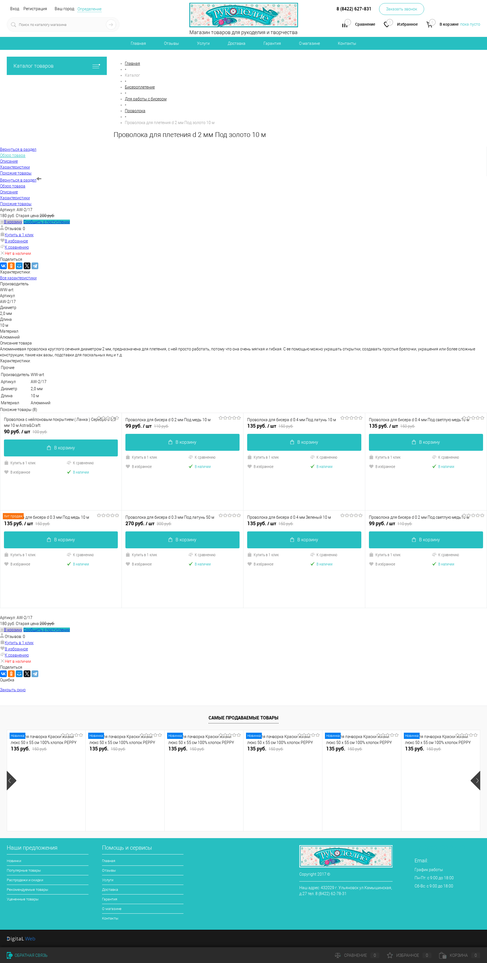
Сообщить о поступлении (46, 222)
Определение (89, 9)
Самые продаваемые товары (243, 718)
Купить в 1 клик (19, 235)
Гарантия (272, 43)
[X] (27, 265)
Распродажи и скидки (25, 880)
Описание (9, 192)
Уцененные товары (23, 899)
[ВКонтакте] (3, 265)
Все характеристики (18, 278)
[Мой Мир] (19, 265)
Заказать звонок (401, 9)
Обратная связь (31, 955)
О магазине (309, 43)
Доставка (236, 43)
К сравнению (17, 247)
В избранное (16, 241)
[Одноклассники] (11, 265)
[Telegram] (35, 265)
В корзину (64, 447)
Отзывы (171, 43)
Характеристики (15, 198)
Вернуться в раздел (18, 180)
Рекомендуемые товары (27, 889)
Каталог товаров (34, 66)
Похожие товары (16, 204)
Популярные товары (24, 870)
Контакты (347, 43)
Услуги (203, 43)
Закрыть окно (13, 690)
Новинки (14, 861)
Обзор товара (12, 186)
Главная (138, 43)
